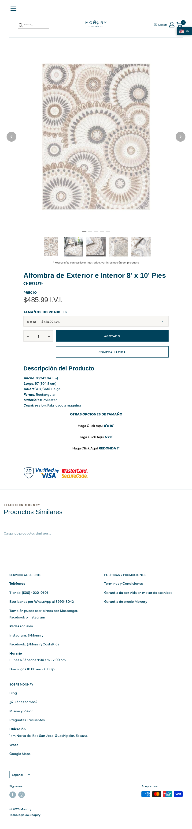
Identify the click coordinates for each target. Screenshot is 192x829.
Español (17, 774)
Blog (13, 692)
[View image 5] (141, 246)
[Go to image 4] (102, 231)
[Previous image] (11, 137)
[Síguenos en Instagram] (21, 794)
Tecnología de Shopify (25, 814)
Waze (13, 744)
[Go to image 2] (90, 231)
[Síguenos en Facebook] (12, 794)
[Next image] (180, 137)
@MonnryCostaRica (43, 643)
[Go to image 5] (108, 231)
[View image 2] (73, 246)
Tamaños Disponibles (45, 312)
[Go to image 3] (96, 231)
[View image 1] (51, 246)
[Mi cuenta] (171, 24)
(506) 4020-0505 (35, 592)
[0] (179, 25)
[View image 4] (118, 246)
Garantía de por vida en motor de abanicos (138, 592)
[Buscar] (21, 25)
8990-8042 (64, 601)
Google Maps (19, 753)
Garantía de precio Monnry (125, 601)
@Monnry (36, 635)
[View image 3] (96, 246)
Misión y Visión (21, 710)
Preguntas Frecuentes (27, 719)
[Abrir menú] (13, 8)
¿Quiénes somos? (23, 701)
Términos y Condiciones (123, 583)
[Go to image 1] (84, 231)
